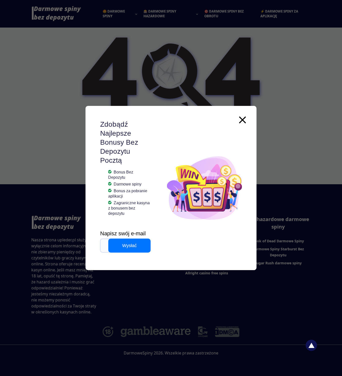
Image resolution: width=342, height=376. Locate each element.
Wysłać (129, 245)
